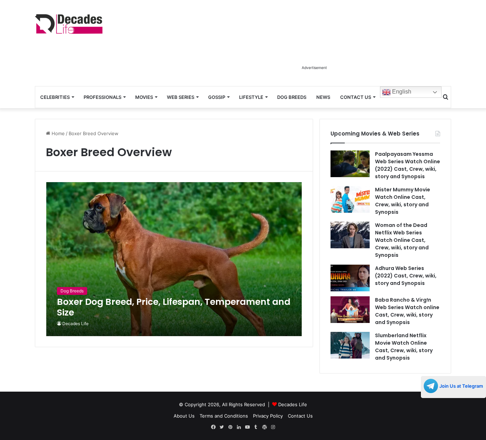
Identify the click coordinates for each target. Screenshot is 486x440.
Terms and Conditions (224, 416)
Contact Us (355, 97)
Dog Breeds (291, 97)
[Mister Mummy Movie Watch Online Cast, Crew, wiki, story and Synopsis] (350, 199)
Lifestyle (251, 97)
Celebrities (55, 97)
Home (57, 133)
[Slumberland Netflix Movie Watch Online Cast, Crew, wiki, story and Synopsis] (350, 345)
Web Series (180, 97)
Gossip (216, 97)
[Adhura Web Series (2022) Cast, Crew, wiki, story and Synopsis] (350, 278)
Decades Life (75, 323)
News (323, 97)
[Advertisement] (314, 46)
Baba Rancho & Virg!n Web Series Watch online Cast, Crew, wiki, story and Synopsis (407, 311)
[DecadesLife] (68, 24)
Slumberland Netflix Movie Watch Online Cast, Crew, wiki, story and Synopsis (404, 346)
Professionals (102, 97)
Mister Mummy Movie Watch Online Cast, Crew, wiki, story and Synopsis (402, 201)
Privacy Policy (268, 416)
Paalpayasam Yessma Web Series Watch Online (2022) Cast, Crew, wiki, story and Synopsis (407, 165)
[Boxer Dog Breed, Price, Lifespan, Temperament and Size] (174, 259)
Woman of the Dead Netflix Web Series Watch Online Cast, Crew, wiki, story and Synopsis (402, 240)
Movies (144, 97)
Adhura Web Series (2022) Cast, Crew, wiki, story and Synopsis (406, 276)
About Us (184, 416)
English (401, 92)
